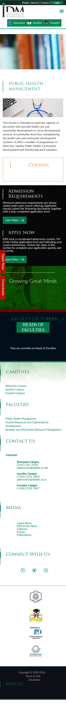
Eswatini (55, 22)
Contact (45, 2)
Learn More (12, 220)
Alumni (35, 2)
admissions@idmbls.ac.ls (32, 479)
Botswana (19, 22)
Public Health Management (21, 418)
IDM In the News (27, 526)
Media (25, 2)
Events (21, 531)
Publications (24, 534)
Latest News (24, 523)
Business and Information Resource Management (33, 429)
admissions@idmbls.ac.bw (32, 467)
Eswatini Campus (15, 393)
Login (57, 2)
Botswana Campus (16, 385)
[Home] (13, 10)
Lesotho (37, 22)
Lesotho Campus (15, 389)
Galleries (22, 529)
